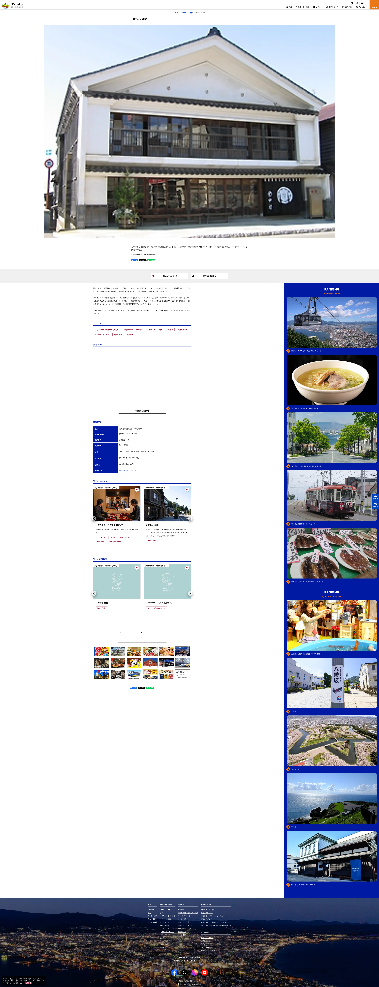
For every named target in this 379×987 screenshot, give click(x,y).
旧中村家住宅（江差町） (128, 470)
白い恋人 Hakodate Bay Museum (303, 885)
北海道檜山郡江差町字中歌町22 (143, 254)
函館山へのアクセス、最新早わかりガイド (306, 351)
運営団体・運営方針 (181, 961)
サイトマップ (195, 961)
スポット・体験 (187, 13)
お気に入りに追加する (169, 276)
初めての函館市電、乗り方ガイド (303, 524)
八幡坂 (293, 711)
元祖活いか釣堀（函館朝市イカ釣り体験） (306, 654)
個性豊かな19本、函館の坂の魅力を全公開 (306, 466)
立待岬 (293, 827)
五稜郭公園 (295, 769)
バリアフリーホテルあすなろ (159, 603)
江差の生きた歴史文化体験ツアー (110, 525)
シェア (135, 260)
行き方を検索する (209, 276)
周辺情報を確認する (142, 411)
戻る (142, 632)
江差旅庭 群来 (102, 603)
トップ (175, 13)
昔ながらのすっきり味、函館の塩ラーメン (306, 408)
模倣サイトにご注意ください (189, 957)
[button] (94, 518)
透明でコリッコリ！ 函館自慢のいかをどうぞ (307, 582)
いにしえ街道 (152, 525)
